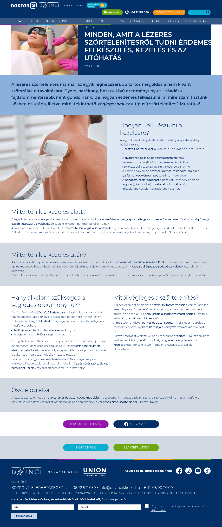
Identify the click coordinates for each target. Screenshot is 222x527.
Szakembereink (55, 21)
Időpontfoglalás (168, 12)
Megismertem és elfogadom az (179, 508)
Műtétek (106, 21)
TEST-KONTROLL (83, 21)
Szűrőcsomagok (133, 21)
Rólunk (170, 21)
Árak (155, 21)
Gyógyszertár (195, 21)
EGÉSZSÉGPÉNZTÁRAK (112, 493)
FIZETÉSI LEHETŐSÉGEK (143, 493)
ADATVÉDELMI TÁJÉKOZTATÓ (177, 493)
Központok (86, 447)
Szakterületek (27, 21)
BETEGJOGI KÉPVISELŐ (56, 493)
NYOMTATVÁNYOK (84, 493)
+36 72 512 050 (139, 12)
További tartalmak (86, 424)
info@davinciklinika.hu (119, 487)
